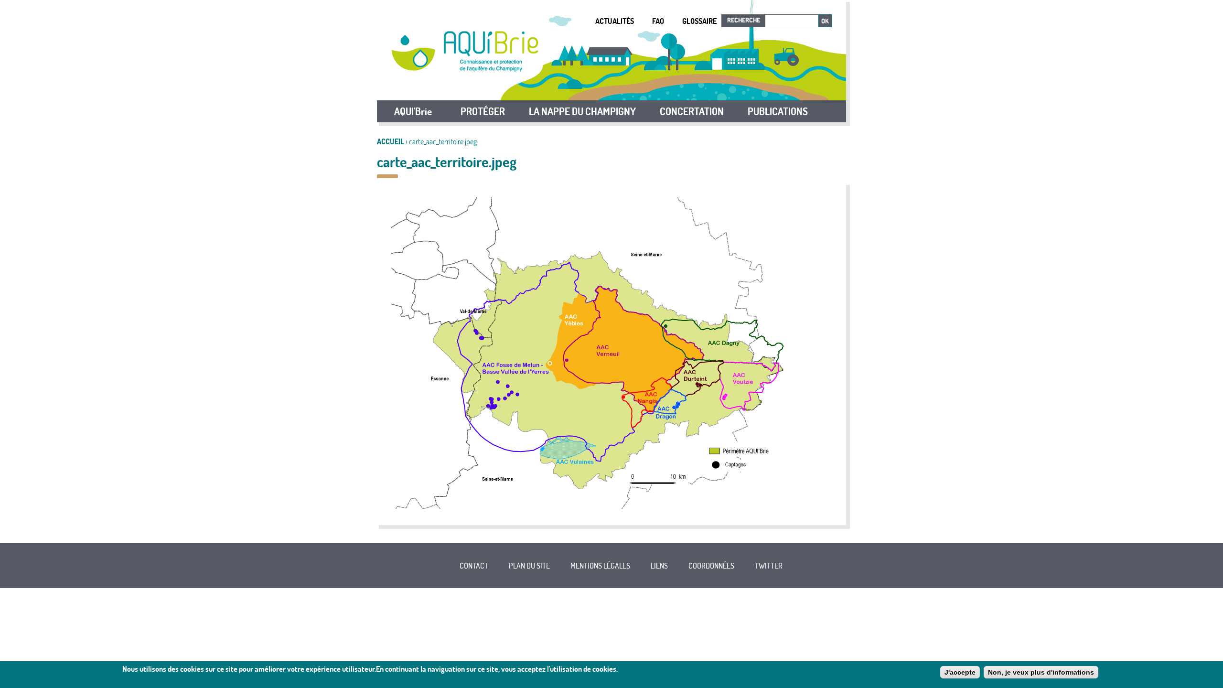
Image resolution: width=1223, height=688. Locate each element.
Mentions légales (600, 565)
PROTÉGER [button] (483, 111)
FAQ (658, 21)
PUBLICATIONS (778, 111)
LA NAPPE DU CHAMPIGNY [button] (582, 111)
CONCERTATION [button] (692, 111)
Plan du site (529, 565)
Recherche (743, 20)
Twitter (769, 565)
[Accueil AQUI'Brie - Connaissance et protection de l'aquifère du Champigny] (464, 69)
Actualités (614, 21)
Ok (825, 21)
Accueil (390, 141)
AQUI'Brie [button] (413, 111)
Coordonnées (711, 565)
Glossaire (699, 21)
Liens (659, 565)
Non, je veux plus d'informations (1041, 672)
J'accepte (960, 672)
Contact (474, 565)
